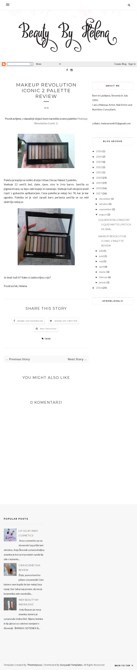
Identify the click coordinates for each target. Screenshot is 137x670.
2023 (99, 161)
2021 (99, 172)
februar (103, 277)
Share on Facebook (30, 321)
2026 (99, 151)
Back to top (123, 665)
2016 (99, 287)
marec (102, 271)
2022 (99, 167)
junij (101, 256)
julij (101, 250)
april (101, 266)
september (105, 209)
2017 (99, 193)
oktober (103, 203)
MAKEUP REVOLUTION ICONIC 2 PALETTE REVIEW (112, 241)
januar (102, 282)
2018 (99, 188)
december (104, 198)
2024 (99, 156)
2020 (99, 177)
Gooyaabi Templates (71, 664)
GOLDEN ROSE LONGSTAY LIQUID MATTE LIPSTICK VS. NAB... (114, 224)
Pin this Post (48, 328)
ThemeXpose (34, 664)
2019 (99, 182)
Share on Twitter (65, 321)
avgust (103, 214)
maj (101, 261)
